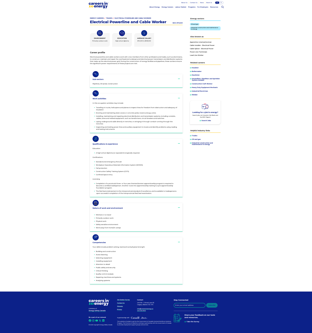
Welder (195, 95)
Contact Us (193, 2)
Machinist (195, 75)
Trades (109, 18)
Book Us (209, 2)
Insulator (195, 67)
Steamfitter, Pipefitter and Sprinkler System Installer (206, 79)
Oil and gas (196, 139)
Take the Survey (193, 321)
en (217, 2)
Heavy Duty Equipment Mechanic (205, 87)
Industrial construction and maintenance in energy (202, 143)
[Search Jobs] (205, 112)
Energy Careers (167, 7)
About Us (184, 2)
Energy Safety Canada (97, 310)
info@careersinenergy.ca (145, 309)
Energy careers (97, 18)
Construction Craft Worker (202, 84)
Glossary (120, 306)
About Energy (154, 7)
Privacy (119, 309)
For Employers (202, 7)
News (202, 2)
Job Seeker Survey (123, 300)
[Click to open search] (222, 7)
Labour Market (180, 7)
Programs (191, 7)
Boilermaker (197, 71)
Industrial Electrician (200, 91)
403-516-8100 (141, 310)
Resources (214, 7)
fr (221, 2)
